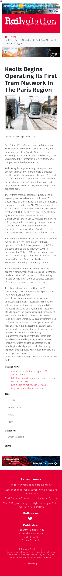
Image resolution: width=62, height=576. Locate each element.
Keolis (11, 414)
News (13, 36)
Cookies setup (31, 563)
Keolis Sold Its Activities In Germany (29, 384)
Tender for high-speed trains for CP (31, 484)
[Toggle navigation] (9, 29)
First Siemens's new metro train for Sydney (31, 498)
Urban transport (16, 436)
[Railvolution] (32, 21)
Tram (10, 421)
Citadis (11, 400)
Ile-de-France (14, 407)
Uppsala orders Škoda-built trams (28, 388)
